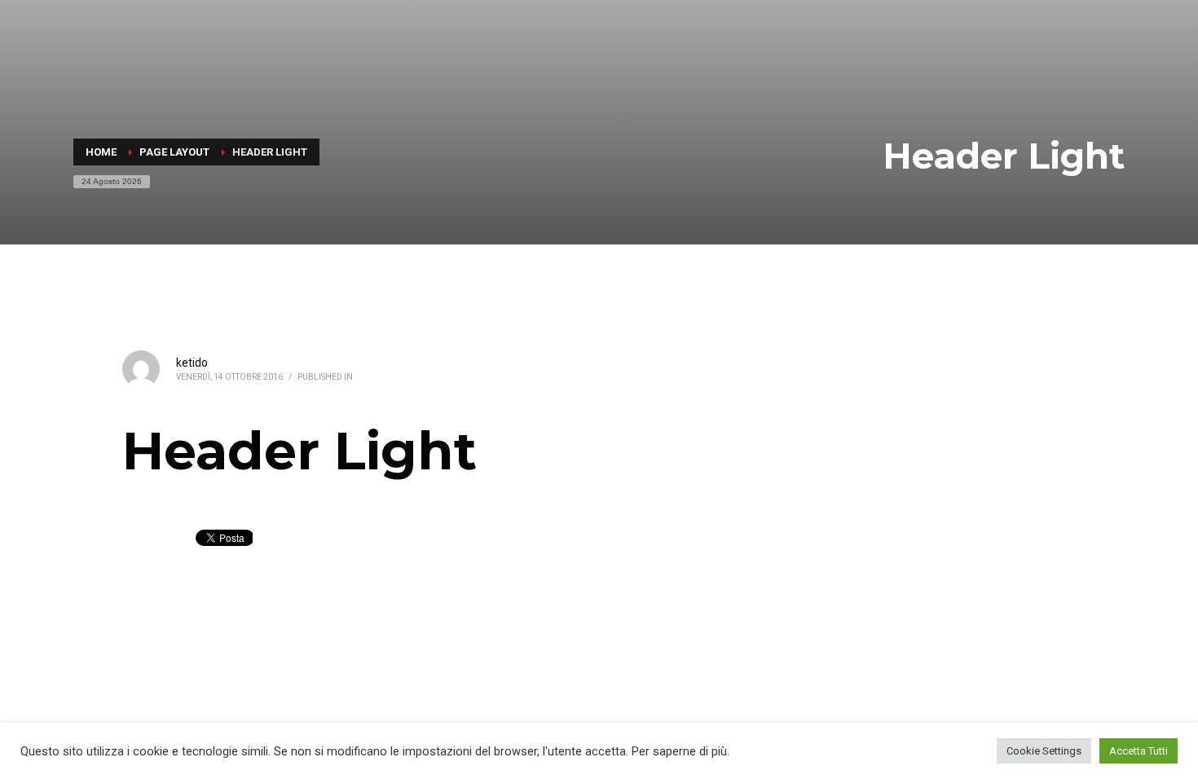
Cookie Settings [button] (1043, 751)
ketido (192, 362)
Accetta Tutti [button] (1138, 751)
